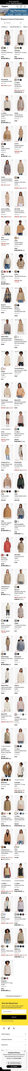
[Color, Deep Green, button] (18, 429)
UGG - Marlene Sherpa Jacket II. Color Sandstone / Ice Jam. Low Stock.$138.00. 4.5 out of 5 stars (7, 141)
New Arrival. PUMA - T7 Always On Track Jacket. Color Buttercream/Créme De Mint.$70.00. (7, 365)
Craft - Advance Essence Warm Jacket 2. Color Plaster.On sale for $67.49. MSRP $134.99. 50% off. (7, 617)
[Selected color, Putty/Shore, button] (15, 80)
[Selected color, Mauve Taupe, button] (15, 429)
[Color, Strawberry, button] (5, 271)
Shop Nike (10, 14)
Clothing (4, 27)
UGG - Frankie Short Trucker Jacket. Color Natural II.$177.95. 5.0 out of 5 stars (7, 269)
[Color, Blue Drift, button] (5, 914)
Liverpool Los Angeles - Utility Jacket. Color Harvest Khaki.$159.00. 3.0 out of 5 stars (7, 584)
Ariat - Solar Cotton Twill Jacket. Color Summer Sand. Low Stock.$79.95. (20, 844)
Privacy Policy (17, 1058)
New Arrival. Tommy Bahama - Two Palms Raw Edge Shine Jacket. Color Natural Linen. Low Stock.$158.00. (20, 365)
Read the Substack (16, 3)
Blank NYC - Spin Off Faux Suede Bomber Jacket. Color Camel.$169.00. (20, 395)
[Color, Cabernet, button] (23, 914)
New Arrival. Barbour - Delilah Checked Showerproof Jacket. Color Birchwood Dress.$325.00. (7, 302)
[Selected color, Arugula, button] (15, 491)
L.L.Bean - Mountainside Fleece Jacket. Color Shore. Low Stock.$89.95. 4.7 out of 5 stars (7, 109)
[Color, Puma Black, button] (18, 620)
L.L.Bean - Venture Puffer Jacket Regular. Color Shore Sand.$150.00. (20, 711)
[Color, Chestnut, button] (7, 271)
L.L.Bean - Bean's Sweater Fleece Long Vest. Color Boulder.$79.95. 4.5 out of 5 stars (7, 743)
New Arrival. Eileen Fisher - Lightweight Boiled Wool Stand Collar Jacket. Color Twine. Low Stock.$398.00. (7, 333)
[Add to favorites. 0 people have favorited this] (12, 31)
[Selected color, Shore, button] (15, 746)
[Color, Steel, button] (18, 914)
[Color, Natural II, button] (18, 238)
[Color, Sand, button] (18, 491)
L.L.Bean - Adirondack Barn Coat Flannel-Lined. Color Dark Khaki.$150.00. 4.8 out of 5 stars (7, 811)
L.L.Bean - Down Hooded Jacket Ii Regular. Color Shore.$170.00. (20, 743)
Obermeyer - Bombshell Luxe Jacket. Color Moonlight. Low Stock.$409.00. (20, 650)
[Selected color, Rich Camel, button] (2, 847)
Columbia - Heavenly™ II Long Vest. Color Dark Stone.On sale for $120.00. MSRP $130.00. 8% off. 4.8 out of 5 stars (20, 777)
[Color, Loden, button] (10, 813)
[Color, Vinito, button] (5, 491)
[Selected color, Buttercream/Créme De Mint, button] (2, 369)
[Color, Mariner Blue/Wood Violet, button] (20, 813)
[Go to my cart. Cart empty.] (21, 6)
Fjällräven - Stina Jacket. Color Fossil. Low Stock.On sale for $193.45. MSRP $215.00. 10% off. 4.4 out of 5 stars (20, 943)
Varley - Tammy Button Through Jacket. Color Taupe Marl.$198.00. (20, 109)
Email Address (7, 1011)
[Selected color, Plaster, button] (2, 620)
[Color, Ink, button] (10, 271)
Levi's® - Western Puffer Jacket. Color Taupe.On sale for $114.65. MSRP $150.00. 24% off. (7, 943)
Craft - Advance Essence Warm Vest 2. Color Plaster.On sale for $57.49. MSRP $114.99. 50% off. (7, 426)
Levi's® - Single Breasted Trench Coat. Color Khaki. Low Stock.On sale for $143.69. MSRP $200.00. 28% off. (20, 141)
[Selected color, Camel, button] (15, 238)
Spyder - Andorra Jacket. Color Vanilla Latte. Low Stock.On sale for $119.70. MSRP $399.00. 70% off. (7, 911)
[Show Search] (17, 6)
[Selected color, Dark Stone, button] (15, 48)
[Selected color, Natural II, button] (2, 271)
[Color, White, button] (18, 521)
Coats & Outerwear (14, 27)
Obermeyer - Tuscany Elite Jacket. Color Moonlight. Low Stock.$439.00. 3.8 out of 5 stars (20, 911)
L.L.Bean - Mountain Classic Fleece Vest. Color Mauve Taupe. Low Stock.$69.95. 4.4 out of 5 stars (20, 426)
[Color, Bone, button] (18, 714)
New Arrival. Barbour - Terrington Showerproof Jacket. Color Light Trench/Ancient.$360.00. (20, 302)
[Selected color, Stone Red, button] (2, 555)
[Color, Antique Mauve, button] (7, 978)
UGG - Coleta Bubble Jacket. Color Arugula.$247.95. (20, 487)
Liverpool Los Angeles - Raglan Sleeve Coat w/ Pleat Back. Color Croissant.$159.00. (7, 457)
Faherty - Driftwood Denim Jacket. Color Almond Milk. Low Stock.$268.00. (20, 680)
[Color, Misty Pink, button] (5, 369)
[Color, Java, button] (5, 847)
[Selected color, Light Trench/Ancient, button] (15, 305)
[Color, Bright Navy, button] (20, 80)
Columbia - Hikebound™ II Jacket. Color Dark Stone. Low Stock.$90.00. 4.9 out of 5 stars (20, 44)
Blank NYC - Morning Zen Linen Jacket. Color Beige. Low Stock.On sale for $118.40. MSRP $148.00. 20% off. (7, 711)
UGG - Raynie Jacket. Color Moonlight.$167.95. (7, 487)
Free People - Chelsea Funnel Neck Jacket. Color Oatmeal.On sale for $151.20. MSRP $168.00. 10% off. (7, 395)
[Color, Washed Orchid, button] (5, 813)
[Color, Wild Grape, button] (10, 491)
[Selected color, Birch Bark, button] (15, 587)
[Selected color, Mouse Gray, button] (15, 620)
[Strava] (14, 1028)
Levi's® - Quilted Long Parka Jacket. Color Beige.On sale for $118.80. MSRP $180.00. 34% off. (20, 174)
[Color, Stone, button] (7, 813)
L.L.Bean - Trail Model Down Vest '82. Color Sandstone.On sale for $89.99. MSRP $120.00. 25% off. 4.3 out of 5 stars (7, 878)
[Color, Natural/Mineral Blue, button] (18, 813)
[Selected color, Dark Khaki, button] (2, 813)
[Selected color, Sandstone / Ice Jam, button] (2, 144)
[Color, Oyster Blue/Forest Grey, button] (23, 813)
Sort (21, 22)
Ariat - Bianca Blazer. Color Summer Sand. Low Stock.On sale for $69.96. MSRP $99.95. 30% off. (7, 235)
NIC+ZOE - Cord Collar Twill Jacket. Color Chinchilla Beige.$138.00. (20, 552)
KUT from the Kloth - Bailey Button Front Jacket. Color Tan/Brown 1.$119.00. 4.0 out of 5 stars (20, 519)
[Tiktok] (9, 1028)
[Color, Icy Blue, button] (20, 714)
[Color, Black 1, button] (20, 914)
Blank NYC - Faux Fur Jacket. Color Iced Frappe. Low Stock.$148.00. (7, 777)
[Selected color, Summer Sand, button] (15, 847)
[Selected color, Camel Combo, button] (15, 271)
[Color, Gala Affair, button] (5, 780)
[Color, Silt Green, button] (18, 847)
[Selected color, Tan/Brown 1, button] (15, 521)
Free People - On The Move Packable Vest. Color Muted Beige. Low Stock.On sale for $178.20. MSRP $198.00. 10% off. (20, 457)
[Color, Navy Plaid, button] (18, 271)
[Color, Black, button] (20, 48)
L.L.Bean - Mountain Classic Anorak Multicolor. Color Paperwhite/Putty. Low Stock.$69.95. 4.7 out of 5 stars (20, 811)
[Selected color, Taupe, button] (2, 946)
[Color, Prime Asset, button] (10, 780)
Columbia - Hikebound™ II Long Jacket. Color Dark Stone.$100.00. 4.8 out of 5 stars (7, 975)
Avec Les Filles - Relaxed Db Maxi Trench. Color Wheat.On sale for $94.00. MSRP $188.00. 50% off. (7, 204)
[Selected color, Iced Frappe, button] (2, 780)
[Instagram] (4, 1028)
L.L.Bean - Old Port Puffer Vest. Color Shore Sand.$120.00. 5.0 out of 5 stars (7, 44)
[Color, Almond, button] (5, 946)
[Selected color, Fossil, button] (15, 946)
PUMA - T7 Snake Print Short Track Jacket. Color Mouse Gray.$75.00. (20, 617)
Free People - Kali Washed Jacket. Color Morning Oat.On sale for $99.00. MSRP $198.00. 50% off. (7, 77)
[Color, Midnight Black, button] (18, 746)
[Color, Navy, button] (5, 654)
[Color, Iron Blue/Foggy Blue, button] (18, 80)
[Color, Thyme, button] (5, 48)
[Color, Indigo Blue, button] (18, 946)
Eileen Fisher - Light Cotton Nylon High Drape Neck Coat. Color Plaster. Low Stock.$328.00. (7, 680)
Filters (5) (8, 22)
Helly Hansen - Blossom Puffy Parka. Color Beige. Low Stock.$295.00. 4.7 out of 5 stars (7, 650)
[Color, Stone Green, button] (18, 48)
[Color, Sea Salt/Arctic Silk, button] (5, 555)
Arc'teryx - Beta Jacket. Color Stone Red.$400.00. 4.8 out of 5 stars (7, 552)
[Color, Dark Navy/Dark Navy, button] (23, 946)
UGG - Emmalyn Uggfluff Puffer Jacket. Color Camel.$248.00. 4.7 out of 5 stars (7, 519)
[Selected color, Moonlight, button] (2, 491)
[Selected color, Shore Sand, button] (2, 48)
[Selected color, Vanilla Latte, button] (2, 914)
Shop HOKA (18, 14)
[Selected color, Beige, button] (15, 177)
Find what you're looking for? (13, 996)
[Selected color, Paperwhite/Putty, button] (15, 813)
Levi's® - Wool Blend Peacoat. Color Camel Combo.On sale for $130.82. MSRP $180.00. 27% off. (20, 269)
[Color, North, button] (5, 620)
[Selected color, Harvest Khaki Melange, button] (15, 337)
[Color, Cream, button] (18, 337)
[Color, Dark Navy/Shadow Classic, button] (18, 305)
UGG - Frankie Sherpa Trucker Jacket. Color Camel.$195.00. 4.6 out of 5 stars (20, 235)
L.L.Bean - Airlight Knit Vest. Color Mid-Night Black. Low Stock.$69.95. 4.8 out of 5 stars (20, 878)
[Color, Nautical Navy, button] (20, 746)
